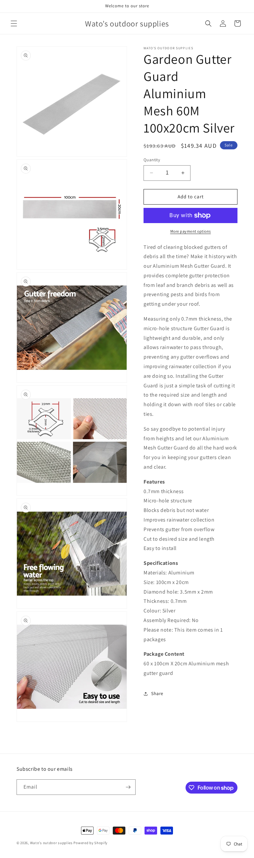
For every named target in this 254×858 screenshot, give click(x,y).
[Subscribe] (128, 787)
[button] (14, 23)
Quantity (152, 160)
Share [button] (157, 693)
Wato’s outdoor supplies (51, 842)
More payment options (190, 231)
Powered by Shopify (90, 842)
